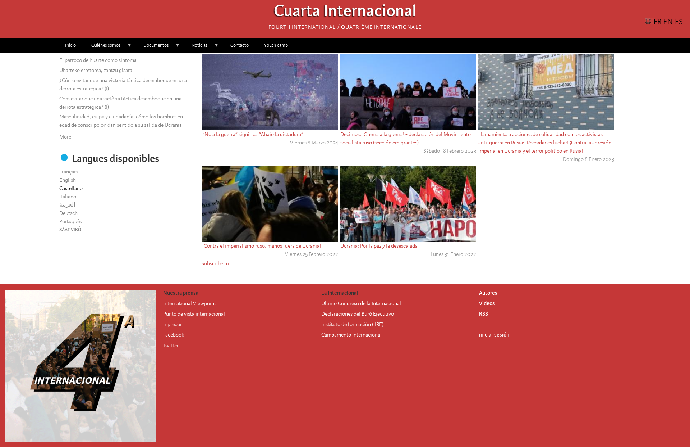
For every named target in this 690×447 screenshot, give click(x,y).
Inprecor (172, 324)
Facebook (173, 334)
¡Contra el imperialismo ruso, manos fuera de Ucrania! (261, 246)
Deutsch (68, 213)
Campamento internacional (351, 334)
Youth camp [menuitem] (276, 45)
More (65, 137)
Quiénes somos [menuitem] (102, 47)
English (67, 180)
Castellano (71, 188)
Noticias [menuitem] (195, 47)
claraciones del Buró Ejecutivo (360, 314)
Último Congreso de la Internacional (361, 303)
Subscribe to (215, 263)
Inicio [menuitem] (70, 45)
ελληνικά (70, 229)
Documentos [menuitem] (152, 47)
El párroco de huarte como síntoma (98, 60)
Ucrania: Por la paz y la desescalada (379, 246)
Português (70, 221)
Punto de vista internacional (194, 314)
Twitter (171, 345)
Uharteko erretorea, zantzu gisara (95, 70)
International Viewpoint (189, 303)
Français (68, 171)
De (324, 314)
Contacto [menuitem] (239, 45)
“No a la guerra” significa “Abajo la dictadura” (252, 134)
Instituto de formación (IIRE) (352, 324)
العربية (67, 205)
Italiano (67, 196)
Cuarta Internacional (345, 12)
